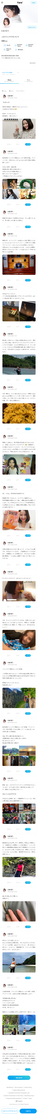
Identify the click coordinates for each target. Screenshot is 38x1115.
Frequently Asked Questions (13, 1098)
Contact (25, 1098)
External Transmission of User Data (13, 1095)
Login (30, 1098)
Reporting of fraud (29, 1095)
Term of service (19, 1087)
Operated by (9, 1087)
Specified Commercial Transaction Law (19, 1093)
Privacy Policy (28, 1087)
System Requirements (19, 1090)
